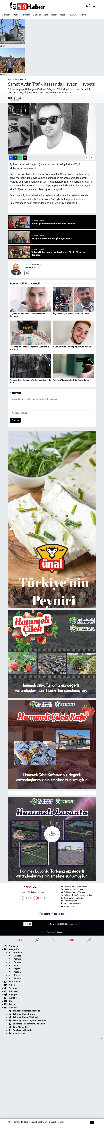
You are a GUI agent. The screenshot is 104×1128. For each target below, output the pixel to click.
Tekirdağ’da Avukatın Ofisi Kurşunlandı (71, 380)
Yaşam (54, 15)
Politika (26, 15)
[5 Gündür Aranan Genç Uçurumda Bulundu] (73, 332)
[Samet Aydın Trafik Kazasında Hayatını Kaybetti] (52, 128)
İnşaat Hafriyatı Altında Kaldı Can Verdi (71, 313)
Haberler (12, 80)
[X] (28, 898)
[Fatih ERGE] (16, 269)
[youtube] (71, 940)
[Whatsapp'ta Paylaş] (20, 157)
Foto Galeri (14, 981)
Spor (46, 15)
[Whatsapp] (42, 898)
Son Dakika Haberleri (73, 903)
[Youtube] (38, 898)
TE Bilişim (58, 932)
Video (12, 985)
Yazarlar (63, 15)
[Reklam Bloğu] (52, 519)
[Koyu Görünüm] (87, 6)
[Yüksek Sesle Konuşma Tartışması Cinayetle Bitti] (30, 365)
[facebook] (19, 940)
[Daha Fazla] (25, 157)
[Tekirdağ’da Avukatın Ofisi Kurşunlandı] (73, 365)
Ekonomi (37, 15)
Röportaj (13, 991)
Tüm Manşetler (70, 901)
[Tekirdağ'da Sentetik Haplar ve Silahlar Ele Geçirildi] (30, 332)
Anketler (13, 998)
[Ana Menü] (94, 6)
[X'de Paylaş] (15, 157)
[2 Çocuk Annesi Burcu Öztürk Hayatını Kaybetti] (30, 299)
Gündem (6, 15)
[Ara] (90, 6)
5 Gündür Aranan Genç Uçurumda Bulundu (72, 347)
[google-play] (58, 913)
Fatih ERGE (30, 267)
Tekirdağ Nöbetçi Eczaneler (75, 886)
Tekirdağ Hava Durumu (73, 889)
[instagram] (54, 940)
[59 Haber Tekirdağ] (33, 6)
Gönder (15, 420)
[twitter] (37, 940)
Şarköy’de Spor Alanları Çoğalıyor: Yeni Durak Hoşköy (39, 1122)
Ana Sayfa (13, 946)
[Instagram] (33, 898)
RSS (29, 924)
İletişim (82, 15)
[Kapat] (102, 1039)
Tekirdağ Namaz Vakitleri (74, 892)
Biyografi (13, 994)
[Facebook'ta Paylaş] (11, 157)
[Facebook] (24, 898)
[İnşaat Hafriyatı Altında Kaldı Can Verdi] (73, 299)
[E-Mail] (26, 273)
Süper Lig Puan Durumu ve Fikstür (29, 1023)
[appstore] (45, 913)
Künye (73, 15)
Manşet (16, 15)
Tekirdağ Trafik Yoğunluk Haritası (78, 895)
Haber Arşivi (69, 906)
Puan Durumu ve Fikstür (74, 898)
